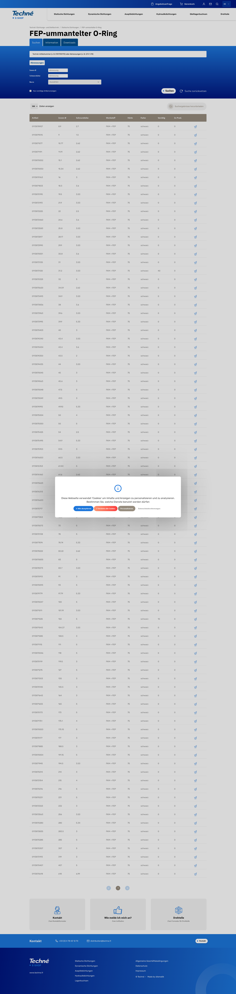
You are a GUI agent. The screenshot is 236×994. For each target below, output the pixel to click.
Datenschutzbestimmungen (149, 508)
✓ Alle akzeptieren (83, 508)
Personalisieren (126, 508)
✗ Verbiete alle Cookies (105, 508)
